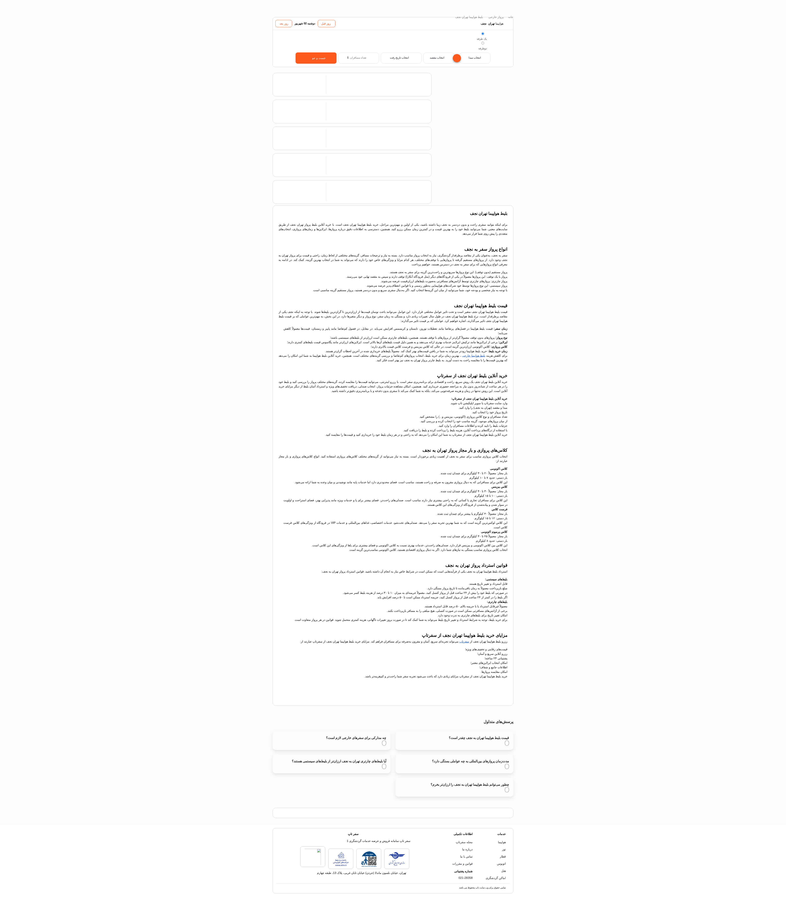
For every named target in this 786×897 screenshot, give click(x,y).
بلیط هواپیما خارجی (473, 355)
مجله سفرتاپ (464, 842)
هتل (503, 870)
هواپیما (502, 842)
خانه (510, 17)
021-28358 (465, 877)
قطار (503, 856)
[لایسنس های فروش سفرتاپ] (397, 868)
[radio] (482, 33)
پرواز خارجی (496, 17)
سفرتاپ (464, 641)
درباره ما (467, 849)
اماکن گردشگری (496, 878)
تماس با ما (466, 856)
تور (504, 849)
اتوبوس (501, 863)
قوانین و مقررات (462, 863)
